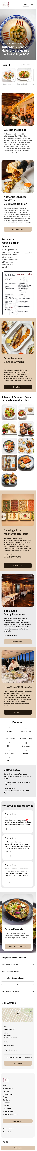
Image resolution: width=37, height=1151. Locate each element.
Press (5, 1097)
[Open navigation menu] (32, 4)
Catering (6, 1091)
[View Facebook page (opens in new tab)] (4, 1142)
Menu (26, 5)
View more (8, 851)
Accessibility (7, 1132)
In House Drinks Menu (10, 1114)
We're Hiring (7, 1103)
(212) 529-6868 (9, 1046)
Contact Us (7, 1109)
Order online (17, 1063)
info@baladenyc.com (10, 1050)
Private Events (8, 1089)
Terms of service (8, 1129)
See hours (28, 1058)
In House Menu (8, 1111)
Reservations (8, 1094)
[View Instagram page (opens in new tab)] (7, 1142)
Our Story (6, 1100)
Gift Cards (6, 1106)
